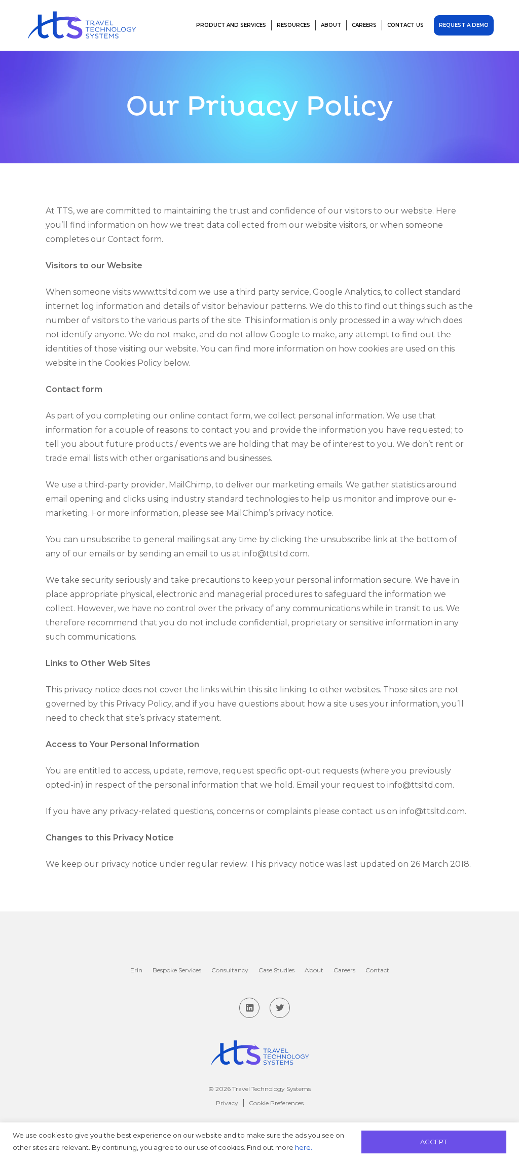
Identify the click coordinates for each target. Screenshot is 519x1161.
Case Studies (276, 970)
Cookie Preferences (276, 1103)
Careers (344, 970)
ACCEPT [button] (433, 1142)
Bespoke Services (177, 970)
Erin (136, 970)
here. (303, 1147)
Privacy (227, 1103)
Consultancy (229, 970)
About (314, 970)
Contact (377, 970)
